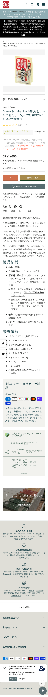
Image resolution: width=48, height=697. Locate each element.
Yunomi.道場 (16, 595)
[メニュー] (44, 4)
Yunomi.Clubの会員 (18, 12)
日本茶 (31, 590)
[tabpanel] (24, 295)
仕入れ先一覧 (24, 558)
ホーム (5, 41)
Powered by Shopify (24, 688)
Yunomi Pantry (9, 107)
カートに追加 (32, 178)
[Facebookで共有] (15, 206)
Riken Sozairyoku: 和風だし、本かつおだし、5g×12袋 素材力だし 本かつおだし (24, 45)
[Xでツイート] (10, 206)
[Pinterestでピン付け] (20, 206)
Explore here (24, 504)
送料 (35, 161)
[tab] (5, 211)
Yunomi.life (12, 688)
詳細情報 (24, 473)
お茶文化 (39, 590)
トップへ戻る (24, 607)
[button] (38, 4)
